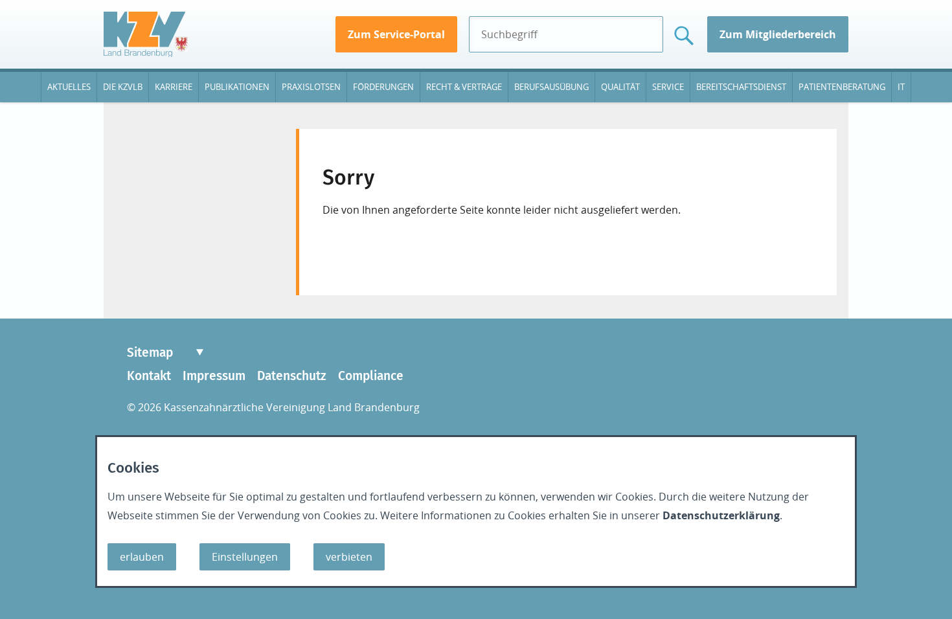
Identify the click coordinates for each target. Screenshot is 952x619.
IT (901, 87)
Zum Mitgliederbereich (778, 34)
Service (668, 87)
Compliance (370, 375)
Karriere (173, 87)
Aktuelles (69, 87)
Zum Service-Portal (396, 34)
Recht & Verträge (464, 87)
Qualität (620, 87)
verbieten (349, 557)
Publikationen (237, 87)
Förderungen (383, 87)
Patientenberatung (842, 87)
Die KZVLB (122, 87)
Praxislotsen (311, 87)
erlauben (142, 557)
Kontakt (149, 375)
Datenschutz (291, 375)
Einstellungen (245, 557)
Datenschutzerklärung (721, 515)
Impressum (214, 375)
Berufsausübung (551, 87)
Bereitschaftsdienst (741, 87)
